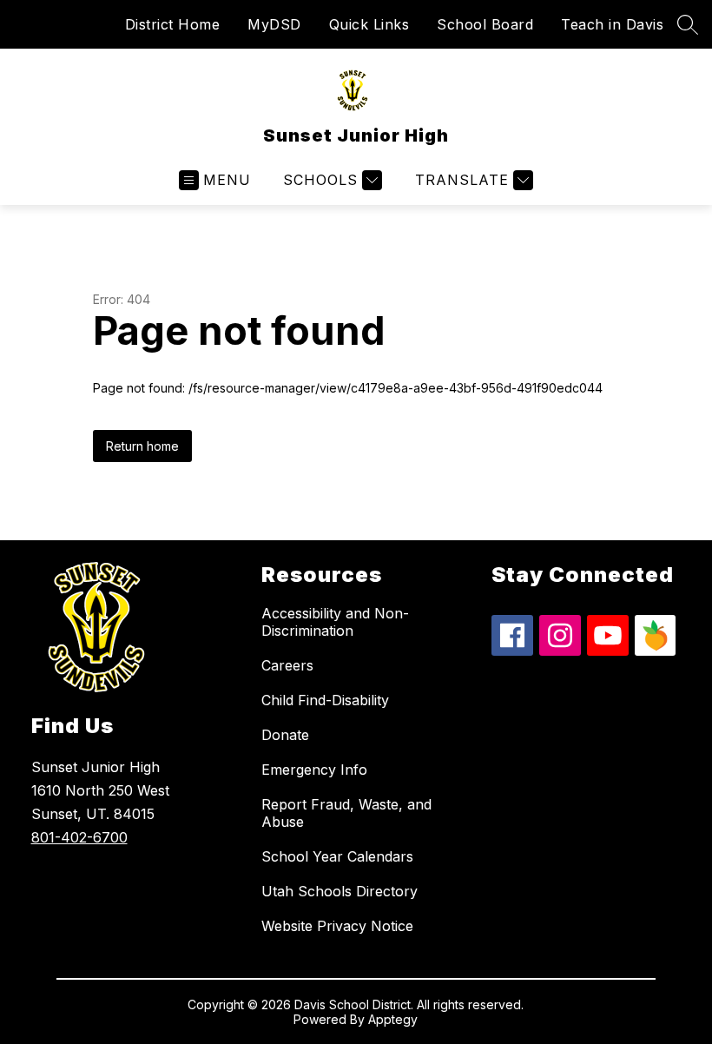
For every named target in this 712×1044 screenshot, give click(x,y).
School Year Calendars (337, 856)
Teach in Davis (612, 24)
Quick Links (369, 24)
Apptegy (393, 1019)
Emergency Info (314, 769)
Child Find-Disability (325, 700)
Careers (287, 665)
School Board (485, 24)
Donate (285, 734)
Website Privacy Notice (337, 926)
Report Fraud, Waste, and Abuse (346, 813)
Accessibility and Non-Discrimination (335, 622)
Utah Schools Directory (339, 891)
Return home (142, 446)
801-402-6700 (79, 837)
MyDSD (274, 24)
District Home (173, 24)
